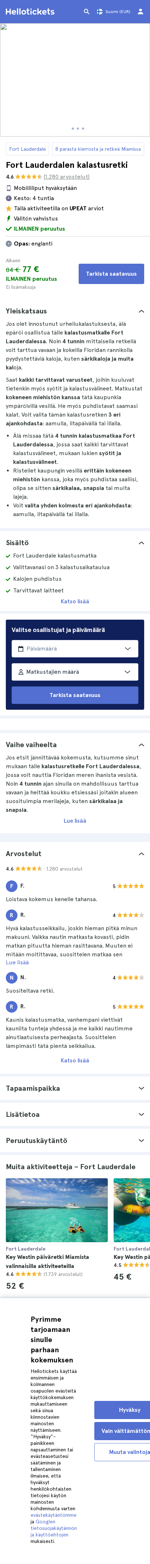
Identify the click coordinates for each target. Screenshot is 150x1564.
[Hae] (86, 11)
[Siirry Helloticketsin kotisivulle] (31, 11)
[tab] (75, 311)
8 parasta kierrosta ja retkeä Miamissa (98, 149)
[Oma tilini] (140, 11)
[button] (75, 311)
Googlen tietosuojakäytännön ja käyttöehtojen (54, 1528)
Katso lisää (75, 601)
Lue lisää (75, 820)
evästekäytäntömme (53, 1515)
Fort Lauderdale (27, 149)
